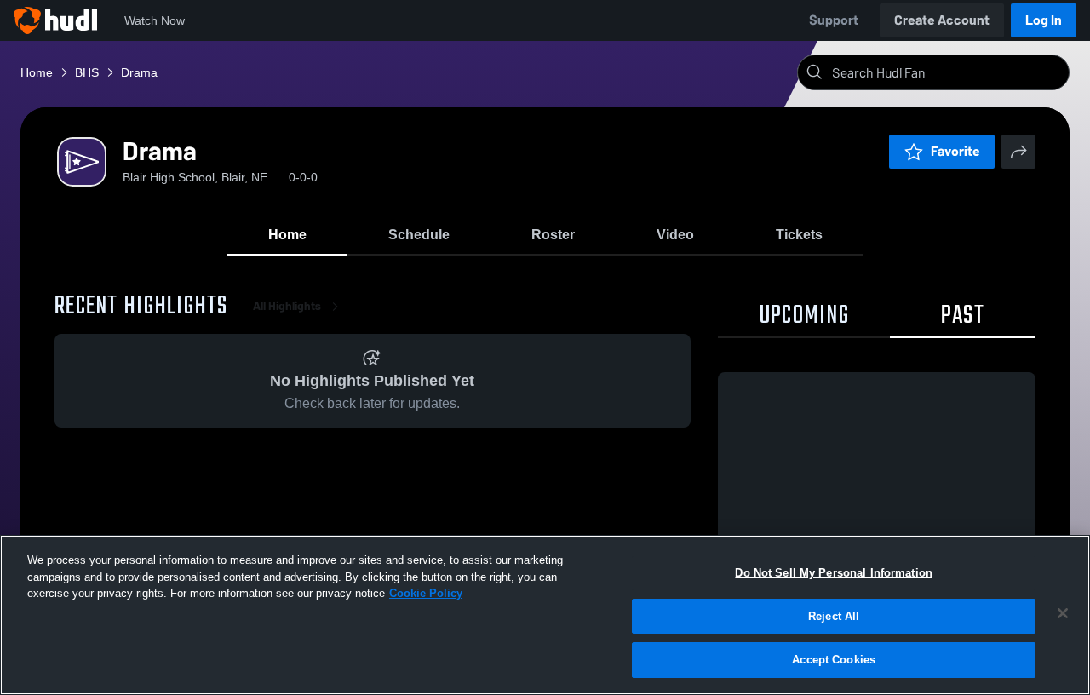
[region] (545, 615)
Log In (1043, 20)
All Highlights (287, 306)
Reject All (833, 616)
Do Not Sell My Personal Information (833, 572)
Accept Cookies (833, 659)
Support (833, 20)
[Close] (1062, 613)
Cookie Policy (425, 593)
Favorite (955, 151)
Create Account (942, 20)
